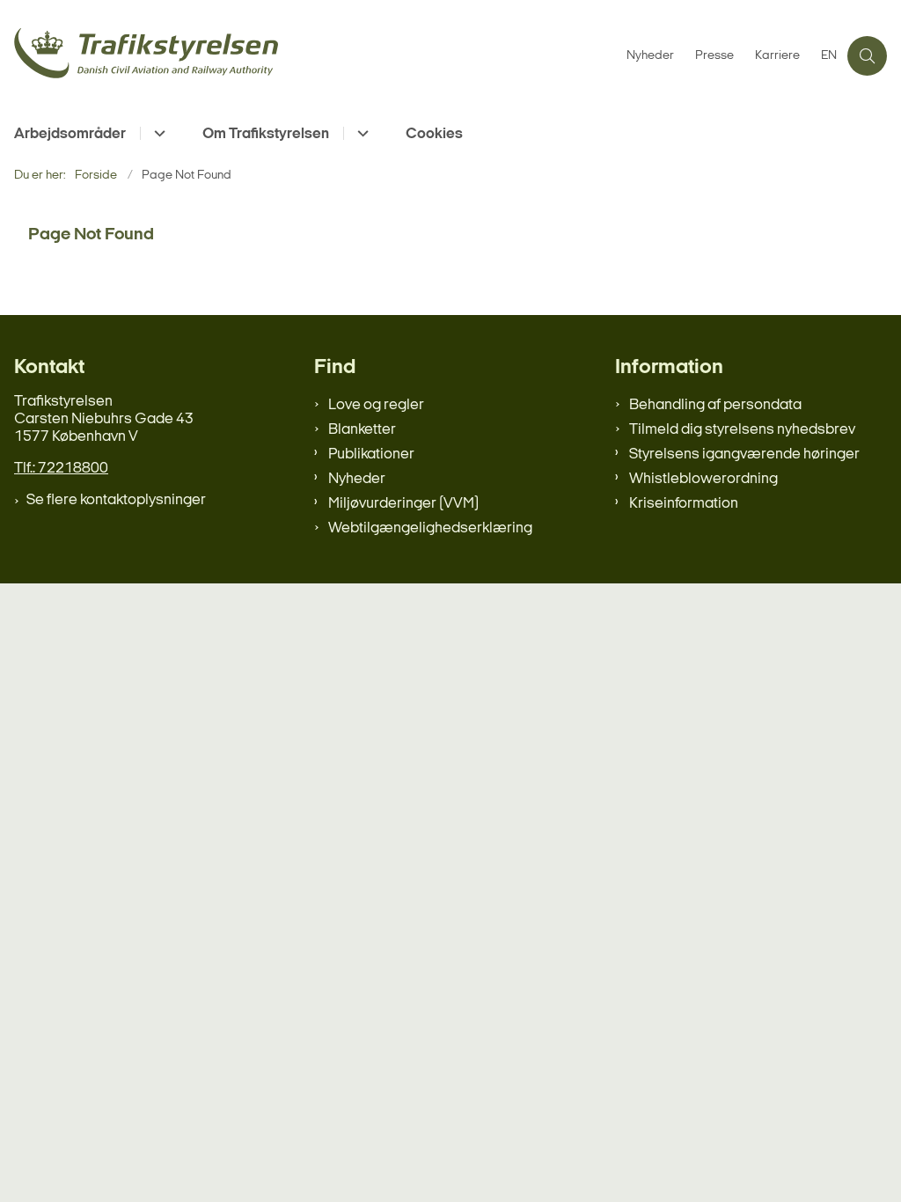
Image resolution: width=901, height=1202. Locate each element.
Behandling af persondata (715, 405)
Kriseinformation (683, 503)
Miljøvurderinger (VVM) (403, 503)
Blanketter (362, 429)
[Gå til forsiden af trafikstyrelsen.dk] (308, 56)
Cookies (434, 134)
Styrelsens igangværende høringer (744, 454)
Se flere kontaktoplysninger (116, 500)
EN (829, 56)
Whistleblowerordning (703, 479)
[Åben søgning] (867, 56)
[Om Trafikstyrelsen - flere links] (360, 133)
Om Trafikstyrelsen (265, 134)
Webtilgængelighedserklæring (430, 528)
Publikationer (371, 454)
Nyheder (356, 479)
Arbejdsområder (70, 134)
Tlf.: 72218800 (61, 468)
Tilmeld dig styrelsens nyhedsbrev (742, 429)
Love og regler (376, 405)
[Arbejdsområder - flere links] (157, 133)
